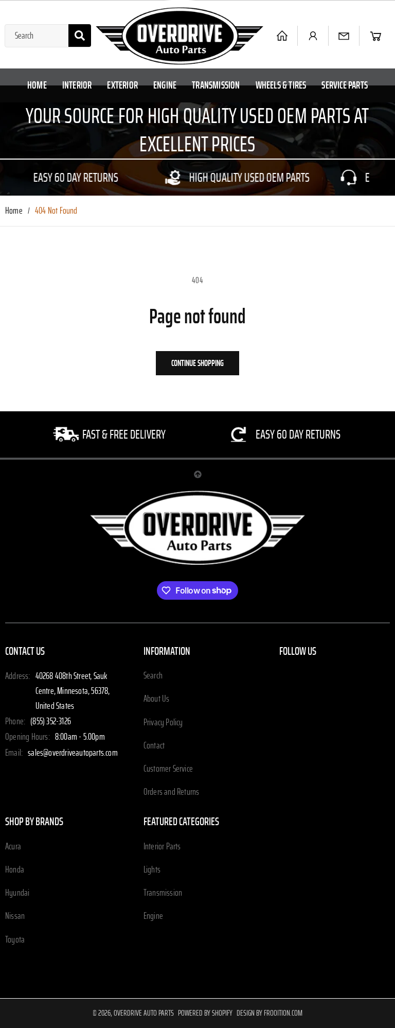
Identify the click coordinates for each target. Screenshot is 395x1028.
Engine (153, 916)
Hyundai (17, 893)
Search (153, 676)
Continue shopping (197, 363)
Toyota (15, 940)
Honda (14, 870)
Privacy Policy (163, 722)
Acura (13, 846)
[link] (113, 177)
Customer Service (168, 769)
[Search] (79, 35)
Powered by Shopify (205, 1013)
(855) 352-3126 (50, 721)
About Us (156, 699)
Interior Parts (162, 846)
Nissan (15, 916)
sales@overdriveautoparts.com (73, 753)
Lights (151, 870)
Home (14, 211)
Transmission (162, 893)
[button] (376, 36)
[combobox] (48, 35)
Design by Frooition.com (269, 1013)
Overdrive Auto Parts (144, 1013)
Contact (154, 746)
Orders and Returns (171, 792)
